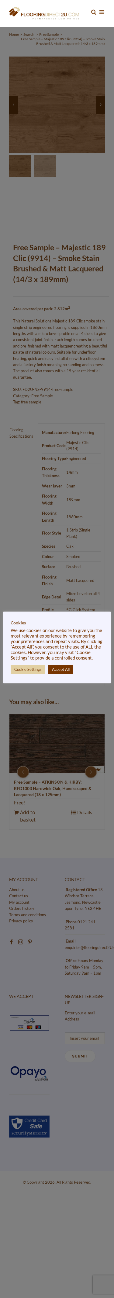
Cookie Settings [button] (28, 669)
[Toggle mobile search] (93, 12)
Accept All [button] (61, 669)
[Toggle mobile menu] (102, 12)
